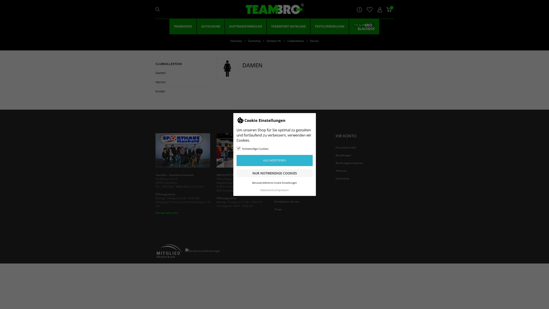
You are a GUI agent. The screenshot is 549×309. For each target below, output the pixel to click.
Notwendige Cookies (255, 149)
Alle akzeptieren (274, 160)
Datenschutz (267, 190)
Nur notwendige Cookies (274, 173)
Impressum (282, 190)
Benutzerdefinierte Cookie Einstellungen (274, 182)
